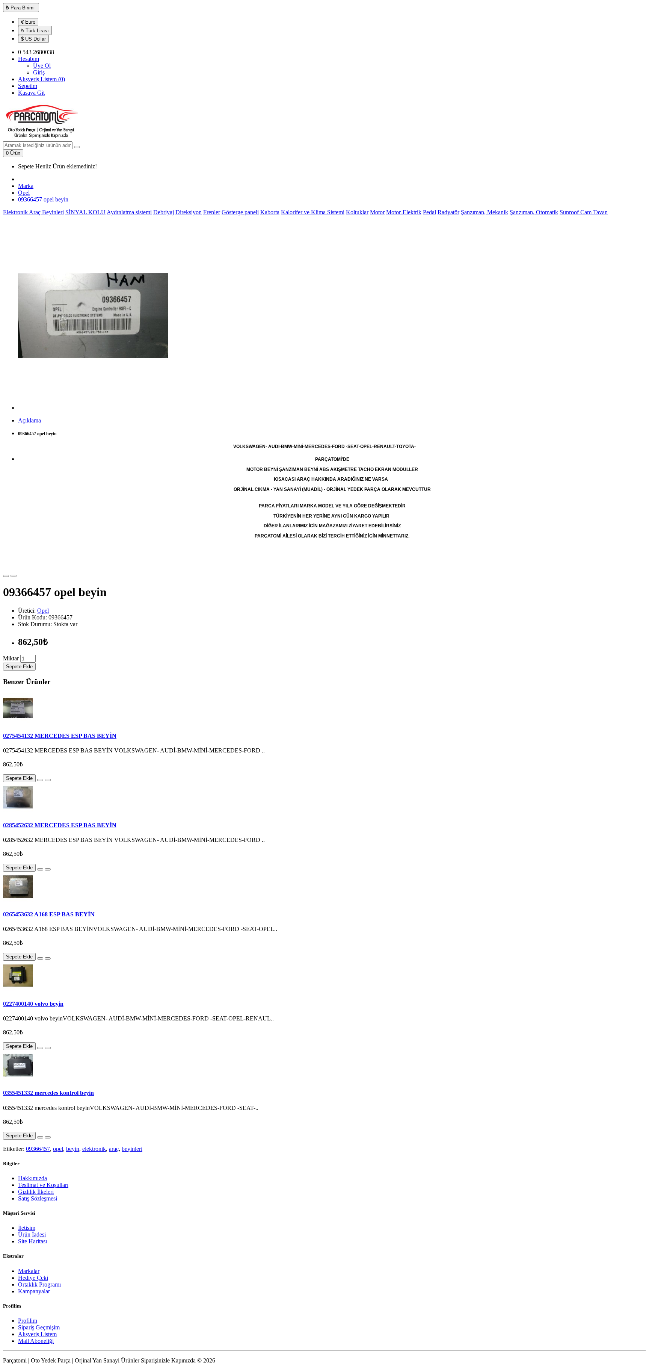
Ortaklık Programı (39, 1284)
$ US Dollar (33, 39)
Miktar (11, 658)
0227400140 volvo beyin (33, 1004)
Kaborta (269, 212)
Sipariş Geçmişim (39, 1327)
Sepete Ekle (19, 666)
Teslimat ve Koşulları (43, 1185)
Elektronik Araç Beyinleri (33, 212)
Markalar (28, 1271)
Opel (24, 192)
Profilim (27, 1320)
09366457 (38, 1149)
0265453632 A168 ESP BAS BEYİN (49, 914)
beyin (72, 1149)
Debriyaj (163, 212)
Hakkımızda (32, 1178)
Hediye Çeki (33, 1278)
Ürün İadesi (32, 1234)
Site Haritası (32, 1241)
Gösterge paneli (240, 212)
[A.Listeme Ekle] (6, 576)
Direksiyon (188, 212)
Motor (377, 212)
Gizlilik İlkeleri (36, 1191)
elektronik (94, 1149)
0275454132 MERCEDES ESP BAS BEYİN (59, 736)
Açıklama (29, 420)
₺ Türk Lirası (35, 30)
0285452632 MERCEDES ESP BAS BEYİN (59, 825)
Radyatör (448, 212)
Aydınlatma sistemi (129, 212)
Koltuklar (357, 212)
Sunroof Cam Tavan (584, 212)
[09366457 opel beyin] (93, 407)
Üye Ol (42, 65)
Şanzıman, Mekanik (484, 212)
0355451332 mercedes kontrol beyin (48, 1093)
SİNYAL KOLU (85, 212)
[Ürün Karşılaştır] (14, 576)
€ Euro (28, 22)
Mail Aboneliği (36, 1341)
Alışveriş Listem (37, 1334)
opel (58, 1149)
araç (114, 1149)
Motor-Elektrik (403, 212)
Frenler (211, 212)
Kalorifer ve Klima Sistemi (312, 212)
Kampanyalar (34, 1291)
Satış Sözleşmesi (37, 1198)
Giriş (39, 72)
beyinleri (132, 1149)
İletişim (26, 1228)
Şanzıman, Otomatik (534, 212)
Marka (25, 186)
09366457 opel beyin (43, 199)
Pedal (429, 212)
